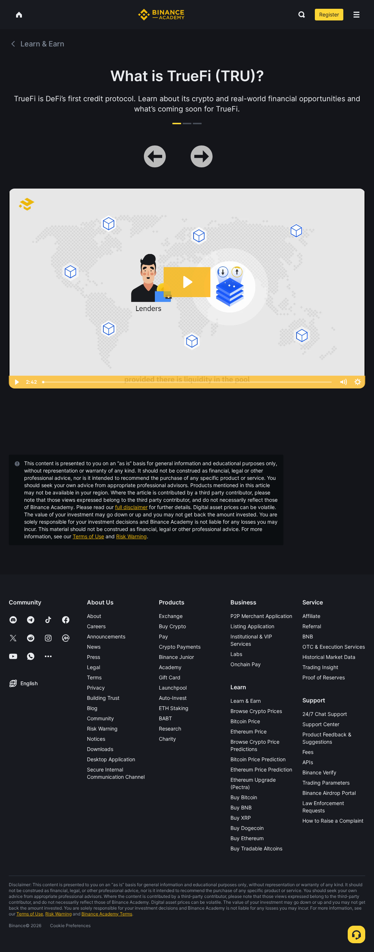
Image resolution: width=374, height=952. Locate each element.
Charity (167, 739)
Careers (96, 626)
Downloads (100, 749)
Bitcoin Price (245, 721)
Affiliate (311, 616)
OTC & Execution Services (333, 647)
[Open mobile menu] (356, 14)
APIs (307, 762)
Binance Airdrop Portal (329, 793)
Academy (170, 667)
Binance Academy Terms (106, 914)
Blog (92, 708)
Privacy (96, 687)
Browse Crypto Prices (256, 711)
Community (100, 718)
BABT (165, 718)
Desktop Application (111, 759)
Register (329, 14)
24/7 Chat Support (324, 714)
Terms (94, 677)
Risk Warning (131, 536)
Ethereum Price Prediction (261, 769)
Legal (93, 667)
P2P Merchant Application (261, 616)
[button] (356, 14)
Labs (236, 654)
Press (93, 657)
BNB (307, 636)
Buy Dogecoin (247, 828)
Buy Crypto (172, 626)
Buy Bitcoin (243, 797)
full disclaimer (131, 507)
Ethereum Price (248, 731)
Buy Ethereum (247, 838)
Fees (307, 752)
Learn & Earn (245, 701)
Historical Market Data (328, 657)
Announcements (106, 636)
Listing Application (252, 626)
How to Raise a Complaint (332, 821)
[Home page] (161, 14)
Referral (311, 626)
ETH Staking (173, 708)
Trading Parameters (326, 783)
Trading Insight (320, 667)
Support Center (320, 724)
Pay (163, 636)
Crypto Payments (180, 647)
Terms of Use (88, 536)
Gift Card (169, 677)
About (94, 616)
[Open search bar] (299, 14)
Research (170, 728)
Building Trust (103, 698)
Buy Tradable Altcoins (256, 848)
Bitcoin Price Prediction (258, 759)
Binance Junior (176, 657)
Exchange (171, 616)
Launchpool (173, 687)
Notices (96, 739)
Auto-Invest (173, 698)
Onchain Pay (245, 664)
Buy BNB (241, 807)
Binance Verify (319, 772)
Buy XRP (240, 818)
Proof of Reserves (323, 677)
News (93, 647)
